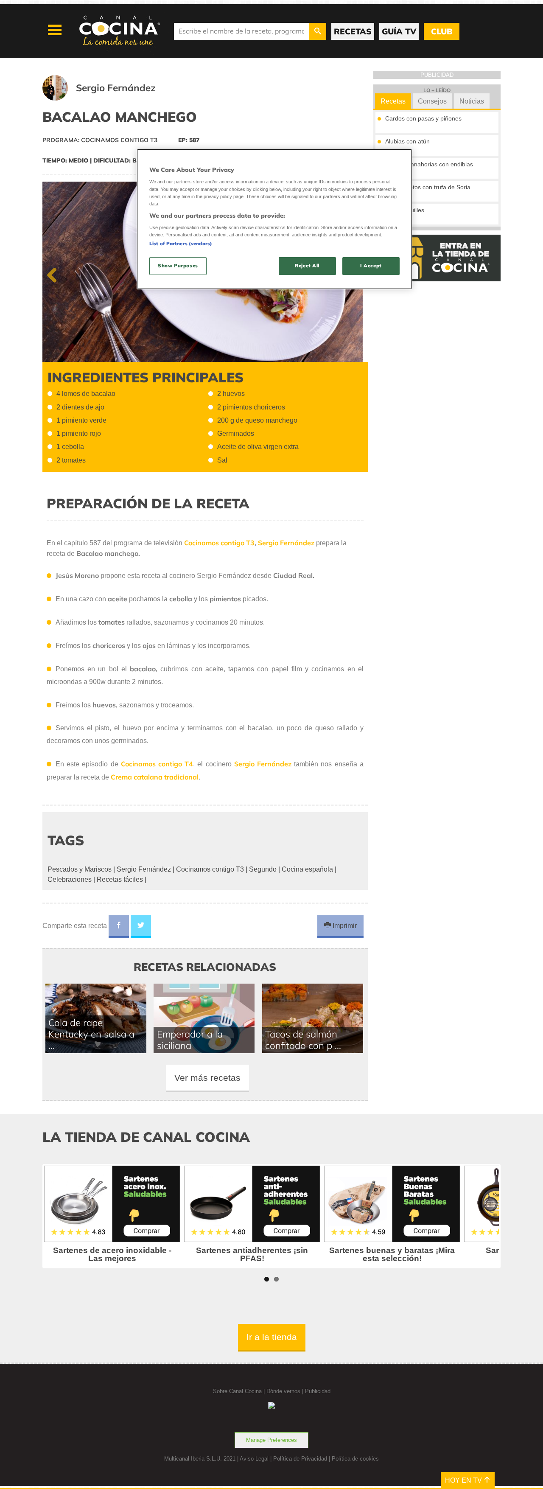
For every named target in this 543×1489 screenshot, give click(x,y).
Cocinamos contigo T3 (210, 869)
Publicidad (317, 1391)
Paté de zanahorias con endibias (429, 164)
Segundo (263, 869)
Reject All (307, 266)
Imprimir (344, 925)
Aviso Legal (254, 1458)
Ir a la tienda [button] (271, 1337)
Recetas (393, 101)
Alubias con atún (407, 141)
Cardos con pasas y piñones (423, 118)
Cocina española (307, 869)
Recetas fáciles (120, 879)
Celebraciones (70, 879)
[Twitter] (141, 926)
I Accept (371, 266)
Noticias (471, 101)
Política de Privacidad (300, 1458)
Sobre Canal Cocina (237, 1391)
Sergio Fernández (144, 869)
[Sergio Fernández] (109, 98)
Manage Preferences (271, 1440)
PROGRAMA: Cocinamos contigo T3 (99, 140)
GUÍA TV (399, 31)
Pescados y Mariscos (80, 869)
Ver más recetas (207, 1077)
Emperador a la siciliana (190, 1040)
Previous (55, 273)
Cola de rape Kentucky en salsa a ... (91, 1034)
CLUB (441, 31)
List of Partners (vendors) (180, 244)
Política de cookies (355, 1458)
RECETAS (353, 31)
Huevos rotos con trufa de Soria (427, 187)
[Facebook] (119, 926)
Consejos (432, 101)
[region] (274, 219)
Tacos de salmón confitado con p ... (303, 1040)
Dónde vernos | (285, 1391)
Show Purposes (178, 266)
